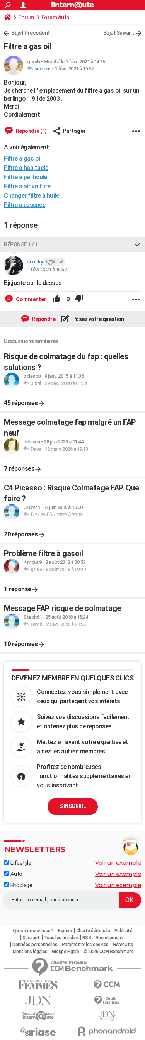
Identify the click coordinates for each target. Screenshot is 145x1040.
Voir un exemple (118, 862)
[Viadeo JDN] (107, 1016)
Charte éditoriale (93, 930)
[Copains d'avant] (38, 1016)
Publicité (123, 930)
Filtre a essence (24, 205)
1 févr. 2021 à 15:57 (74, 68)
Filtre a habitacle (26, 167)
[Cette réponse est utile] (56, 299)
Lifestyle (20, 862)
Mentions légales (30, 951)
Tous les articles (61, 937)
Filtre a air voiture (27, 186)
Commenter (30, 299)
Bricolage (20, 885)
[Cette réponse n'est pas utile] (79, 299)
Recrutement (109, 937)
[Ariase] (38, 1031)
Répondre (43, 319)
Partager (74, 131)
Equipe (65, 930)
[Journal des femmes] (38, 985)
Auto (15, 873)
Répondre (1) (31, 131)
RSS (86, 937)
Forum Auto (55, 17)
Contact (31, 937)
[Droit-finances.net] (107, 1000)
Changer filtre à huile (31, 195)
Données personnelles (34, 944)
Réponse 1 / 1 (21, 244)
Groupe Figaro (65, 951)
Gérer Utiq (123, 944)
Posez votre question (97, 319)
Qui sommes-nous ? (33, 930)
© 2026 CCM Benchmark (108, 951)
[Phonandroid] (107, 1031)
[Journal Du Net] (38, 1000)
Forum (26, 17)
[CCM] (107, 985)
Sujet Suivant (118, 33)
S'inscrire (72, 806)
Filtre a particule (25, 177)
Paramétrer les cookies (85, 944)
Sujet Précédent (30, 33)
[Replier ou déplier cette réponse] (137, 244)
